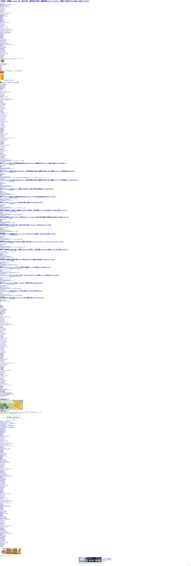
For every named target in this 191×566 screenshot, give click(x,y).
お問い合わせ (2, 54)
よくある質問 (2, 51)
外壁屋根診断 (2, 48)
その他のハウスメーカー (4, 30)
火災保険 (1, 45)
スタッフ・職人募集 (3, 511)
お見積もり (2, 56)
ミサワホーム (2, 9)
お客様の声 (2, 470)
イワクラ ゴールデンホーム (5, 28)
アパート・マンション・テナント (6, 31)
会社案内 (1, 33)
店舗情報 (1, 37)
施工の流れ (2, 49)
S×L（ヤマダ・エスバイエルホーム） (6, 29)
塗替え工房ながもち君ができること (6, 44)
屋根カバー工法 (3, 19)
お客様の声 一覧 (3, 471)
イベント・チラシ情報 (4, 53)
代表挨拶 (1, 35)
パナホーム (2, 11)
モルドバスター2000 (3, 43)
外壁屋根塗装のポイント (4, 5)
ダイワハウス (2, 7)
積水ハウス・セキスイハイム (5, 6)
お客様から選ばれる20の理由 (5, 32)
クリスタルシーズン (3, 42)
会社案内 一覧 (2, 34)
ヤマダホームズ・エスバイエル (5, 12)
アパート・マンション (4, 469)
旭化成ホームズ (3, 10)
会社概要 (1, 36)
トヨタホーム (2, 8)
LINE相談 (1, 57)
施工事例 (1, 20)
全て (1, 307)
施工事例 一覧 (2, 21)
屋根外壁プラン (3, 455)
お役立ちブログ (3, 52)
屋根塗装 (1, 18)
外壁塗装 (1, 457)
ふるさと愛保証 (3, 50)
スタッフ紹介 (2, 510)
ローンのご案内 (3, 47)
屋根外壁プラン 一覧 (3, 456)
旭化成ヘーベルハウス (4, 26)
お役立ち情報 (2, 472)
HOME (1, 433)
